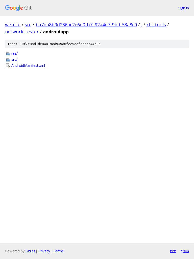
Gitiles (30, 251)
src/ (14, 59)
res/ (14, 53)
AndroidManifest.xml (28, 65)
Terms (58, 251)
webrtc (12, 24)
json (185, 251)
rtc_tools (156, 24)
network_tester (22, 32)
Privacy (44, 251)
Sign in (183, 8)
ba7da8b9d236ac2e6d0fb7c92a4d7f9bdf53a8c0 (86, 24)
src (28, 24)
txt (173, 251)
